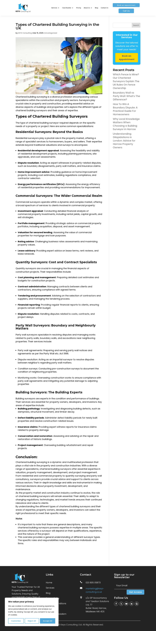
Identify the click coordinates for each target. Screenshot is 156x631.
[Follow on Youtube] (126, 604)
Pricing (78, 8)
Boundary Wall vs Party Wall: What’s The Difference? (126, 96)
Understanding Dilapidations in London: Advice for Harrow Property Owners (124, 140)
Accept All (47, 621)
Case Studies (66, 8)
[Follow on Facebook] (116, 604)
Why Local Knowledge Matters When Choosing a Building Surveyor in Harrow (126, 124)
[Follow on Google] (137, 604)
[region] (31, 612)
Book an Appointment (126, 5)
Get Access (135, 592)
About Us (87, 8)
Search (136, 25)
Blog (96, 8)
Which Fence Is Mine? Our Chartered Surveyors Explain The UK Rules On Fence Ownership (126, 81)
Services (54, 8)
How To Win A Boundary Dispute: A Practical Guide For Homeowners (125, 109)
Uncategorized (51, 33)
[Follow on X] (121, 604)
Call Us (126, 11)
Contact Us (104, 8)
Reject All (32, 621)
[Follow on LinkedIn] (131, 604)
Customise (16, 621)
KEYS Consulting (25, 33)
